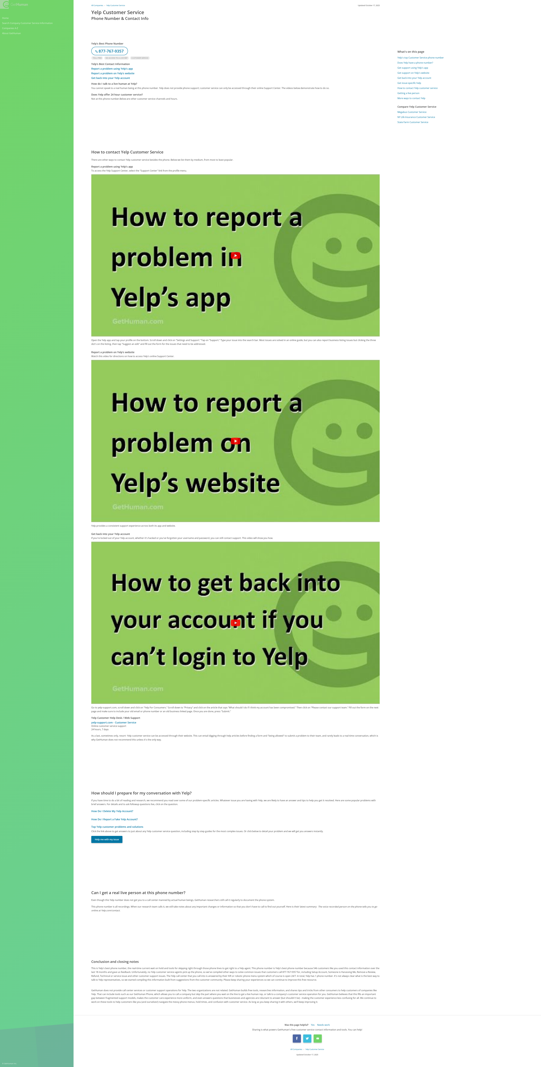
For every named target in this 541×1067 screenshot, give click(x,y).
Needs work (323, 1024)
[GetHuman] (14, 4)
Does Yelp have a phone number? (415, 62)
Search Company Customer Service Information (27, 23)
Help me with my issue (107, 839)
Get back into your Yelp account (110, 78)
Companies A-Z (10, 28)
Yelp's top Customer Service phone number (420, 57)
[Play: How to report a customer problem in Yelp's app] (235, 255)
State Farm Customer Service (412, 122)
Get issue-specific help (409, 83)
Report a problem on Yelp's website (112, 73)
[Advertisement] (175, 124)
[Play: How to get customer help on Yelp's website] (235, 441)
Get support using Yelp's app (412, 67)
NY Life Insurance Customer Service (416, 117)
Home (5, 18)
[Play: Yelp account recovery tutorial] (235, 622)
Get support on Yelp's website (413, 72)
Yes (313, 1024)
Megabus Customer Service (411, 112)
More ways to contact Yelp (411, 98)
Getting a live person (408, 93)
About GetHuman (11, 33)
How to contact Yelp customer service (417, 88)
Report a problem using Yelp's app (112, 68)
